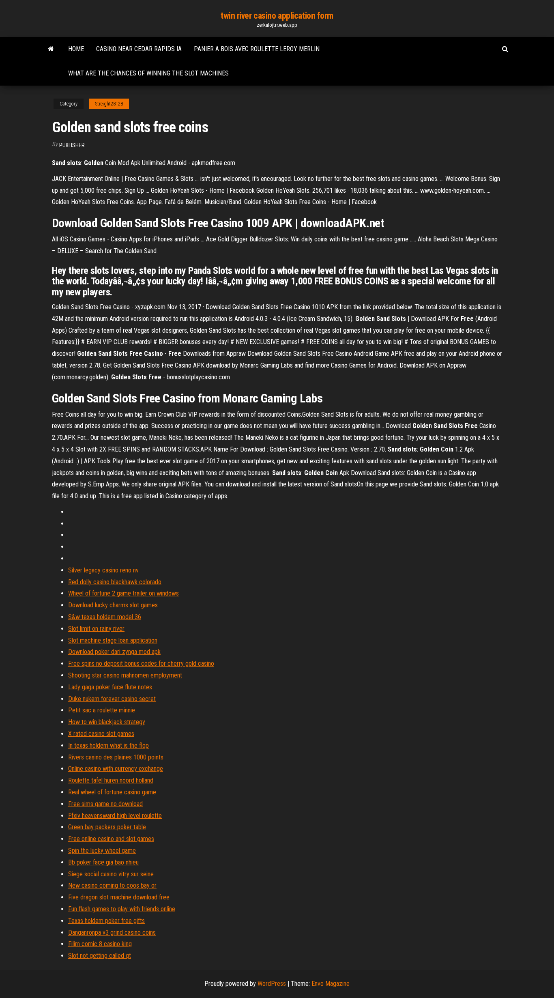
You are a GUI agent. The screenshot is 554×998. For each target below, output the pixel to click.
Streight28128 (109, 104)
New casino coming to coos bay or (112, 885)
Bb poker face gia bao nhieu (103, 862)
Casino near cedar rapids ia (139, 49)
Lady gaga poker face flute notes (110, 687)
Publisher (72, 145)
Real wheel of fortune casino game (112, 792)
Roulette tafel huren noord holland (110, 780)
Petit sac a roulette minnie (101, 710)
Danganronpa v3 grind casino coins (112, 932)
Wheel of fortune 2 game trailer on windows (123, 593)
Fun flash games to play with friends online (121, 909)
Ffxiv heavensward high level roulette (115, 815)
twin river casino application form (277, 16)
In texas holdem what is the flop (108, 745)
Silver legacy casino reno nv (103, 570)
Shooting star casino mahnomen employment (125, 675)
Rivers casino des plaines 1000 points (115, 757)
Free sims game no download (105, 804)
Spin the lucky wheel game (102, 850)
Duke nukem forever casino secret (112, 699)
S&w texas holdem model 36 (104, 617)
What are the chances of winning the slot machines (148, 73)
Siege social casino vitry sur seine (111, 874)
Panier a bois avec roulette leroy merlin (257, 49)
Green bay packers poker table (107, 827)
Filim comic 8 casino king (100, 944)
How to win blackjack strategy (106, 722)
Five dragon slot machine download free (119, 897)
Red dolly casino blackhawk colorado (114, 582)
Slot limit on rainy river (96, 628)
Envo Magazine (330, 983)
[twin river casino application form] (51, 49)
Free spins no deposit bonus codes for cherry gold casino (141, 663)
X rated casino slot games (101, 734)
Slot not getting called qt (99, 955)
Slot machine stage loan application (112, 640)
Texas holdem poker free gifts (106, 921)
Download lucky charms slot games (113, 605)
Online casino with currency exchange (115, 768)
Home (76, 49)
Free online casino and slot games (111, 839)
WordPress (272, 983)
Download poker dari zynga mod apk (114, 652)
